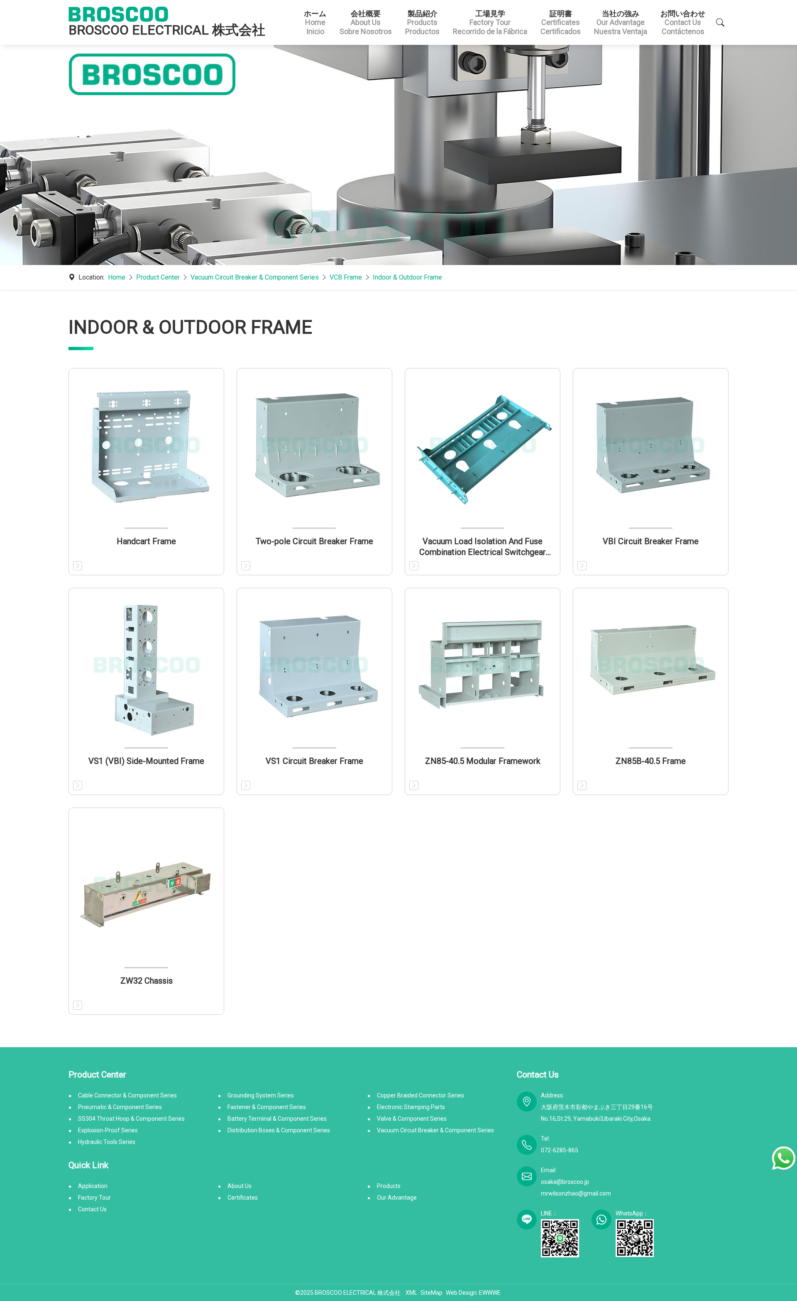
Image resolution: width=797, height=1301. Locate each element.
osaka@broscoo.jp (565, 1181)
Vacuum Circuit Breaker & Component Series (255, 277)
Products (389, 1186)
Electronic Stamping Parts (411, 1107)
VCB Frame (346, 277)
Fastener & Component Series (266, 1107)
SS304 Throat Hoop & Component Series (131, 1118)
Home (116, 277)
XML (411, 1292)
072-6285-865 (559, 1150)
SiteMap (432, 1292)
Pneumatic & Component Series (120, 1107)
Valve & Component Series (412, 1118)
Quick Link (88, 1165)
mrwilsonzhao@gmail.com (576, 1193)
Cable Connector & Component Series (127, 1095)
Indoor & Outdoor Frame (407, 277)
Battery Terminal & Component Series (277, 1118)
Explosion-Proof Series (108, 1130)
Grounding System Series (260, 1095)
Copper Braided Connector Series (420, 1095)
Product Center (158, 277)
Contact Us (92, 1209)
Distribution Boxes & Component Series (278, 1130)
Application (93, 1186)
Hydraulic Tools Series (106, 1142)
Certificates (242, 1197)
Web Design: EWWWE (473, 1292)
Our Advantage (397, 1197)
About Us (239, 1186)
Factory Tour (94, 1197)
